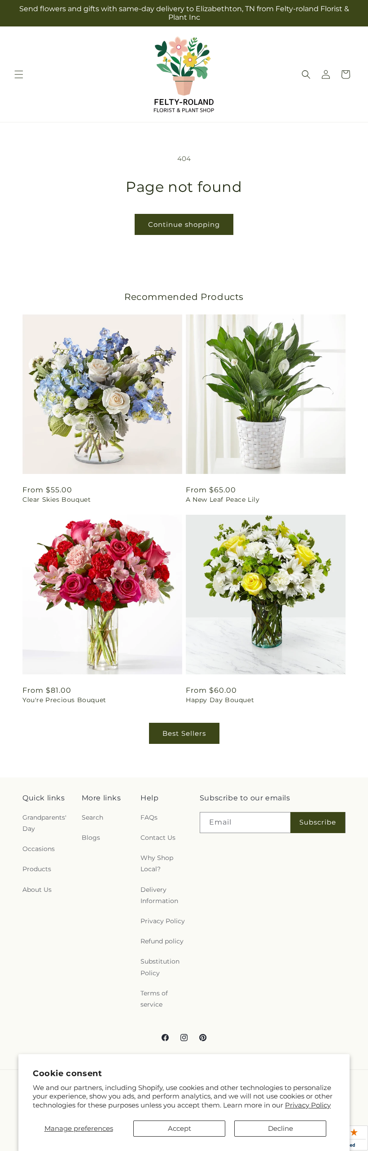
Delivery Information (159, 895)
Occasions (38, 849)
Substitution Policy (160, 967)
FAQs (149, 817)
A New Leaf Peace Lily (223, 499)
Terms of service (154, 998)
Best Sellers (184, 733)
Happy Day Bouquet (220, 700)
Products (36, 869)
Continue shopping (184, 224)
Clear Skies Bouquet (56, 499)
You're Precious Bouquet (64, 700)
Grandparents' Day (44, 823)
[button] (19, 74)
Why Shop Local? (156, 863)
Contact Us (157, 838)
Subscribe (317, 822)
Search (92, 817)
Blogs (91, 838)
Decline (280, 1128)
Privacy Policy (308, 1105)
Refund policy (162, 941)
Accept (179, 1128)
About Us (37, 890)
